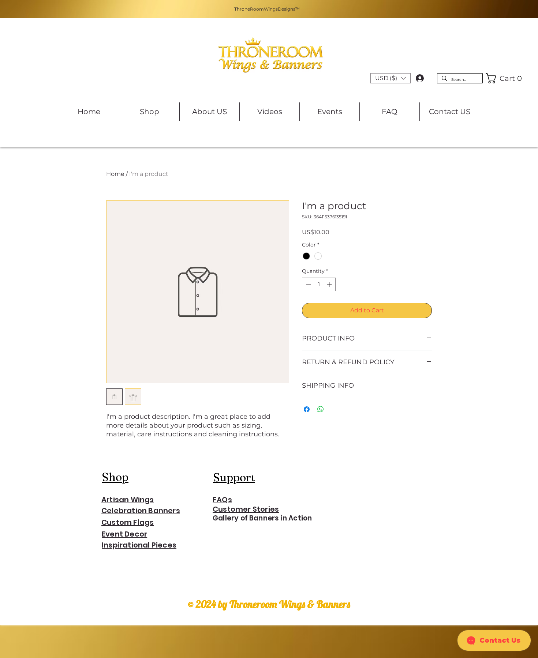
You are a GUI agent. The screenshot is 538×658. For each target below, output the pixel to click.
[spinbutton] (318, 284)
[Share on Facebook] (306, 409)
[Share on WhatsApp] (320, 409)
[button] (390, 78)
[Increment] (330, 284)
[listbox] (390, 78)
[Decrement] (307, 284)
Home (115, 173)
